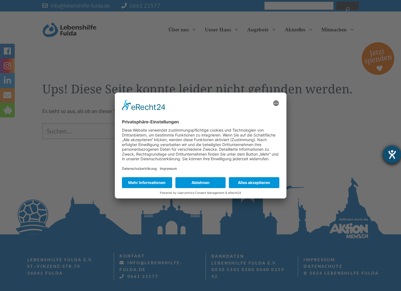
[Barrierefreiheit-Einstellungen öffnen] (392, 155)
